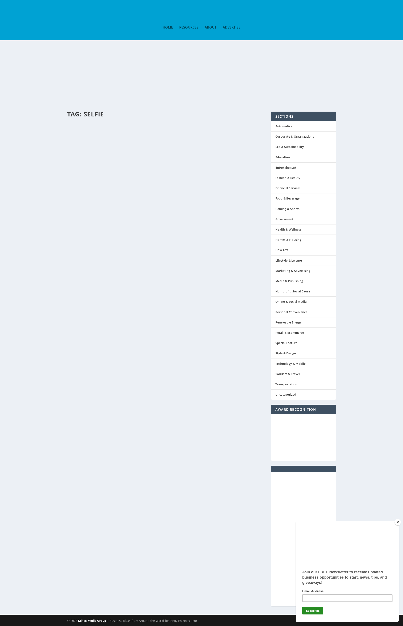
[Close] (398, 522)
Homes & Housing (288, 240)
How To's (281, 250)
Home (168, 28)
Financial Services (288, 188)
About (210, 28)
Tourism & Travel (287, 374)
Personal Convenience (291, 312)
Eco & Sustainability (289, 147)
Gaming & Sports (287, 209)
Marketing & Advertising (292, 271)
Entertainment (127, 135)
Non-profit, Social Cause (292, 291)
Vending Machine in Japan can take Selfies (147, 128)
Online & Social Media (291, 302)
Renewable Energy (288, 322)
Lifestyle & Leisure (288, 260)
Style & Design (285, 353)
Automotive (283, 126)
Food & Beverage (287, 198)
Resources (188, 28)
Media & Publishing (289, 281)
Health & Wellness (288, 229)
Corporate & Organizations (294, 136)
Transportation (286, 384)
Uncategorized (285, 394)
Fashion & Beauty (287, 178)
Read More (86, 169)
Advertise (231, 28)
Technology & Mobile (290, 364)
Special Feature (146, 135)
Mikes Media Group (92, 621)
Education (282, 157)
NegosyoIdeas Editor (87, 135)
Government (284, 219)
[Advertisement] (201, 71)
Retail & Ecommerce (289, 333)
